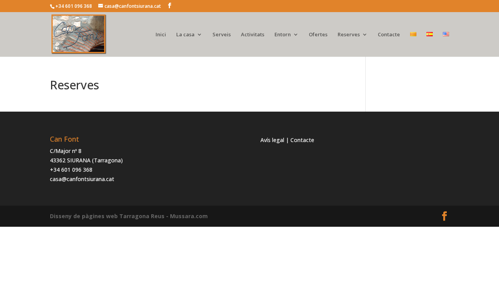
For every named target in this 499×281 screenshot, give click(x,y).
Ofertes (318, 35)
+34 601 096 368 (71, 169)
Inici (161, 35)
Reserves (349, 35)
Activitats (252, 35)
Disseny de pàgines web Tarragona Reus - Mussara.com (129, 216)
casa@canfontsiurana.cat (82, 179)
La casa (185, 35)
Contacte (389, 35)
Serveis (221, 35)
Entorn (282, 35)
